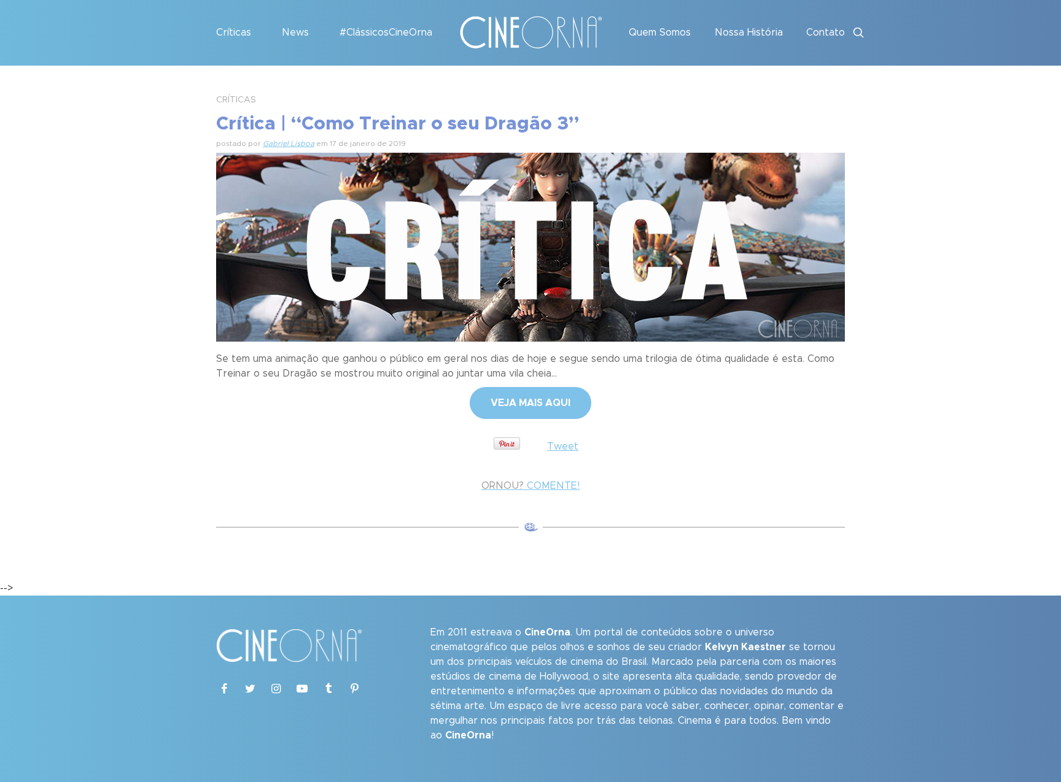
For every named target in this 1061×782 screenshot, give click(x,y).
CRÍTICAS (236, 100)
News (295, 32)
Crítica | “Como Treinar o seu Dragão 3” (397, 124)
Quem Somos (660, 32)
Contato (825, 32)
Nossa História (749, 32)
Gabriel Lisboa (288, 143)
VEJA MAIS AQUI (530, 403)
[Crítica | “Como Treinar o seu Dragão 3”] (530, 245)
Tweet (562, 446)
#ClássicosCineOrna (386, 32)
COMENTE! (530, 486)
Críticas (233, 32)
